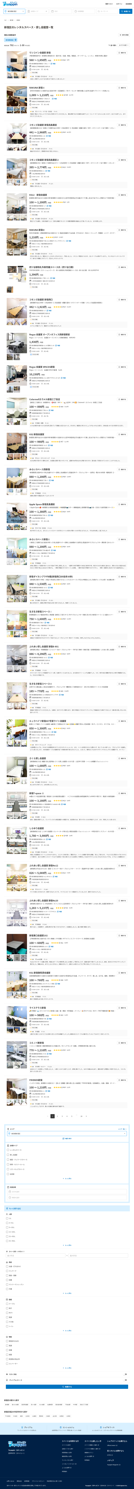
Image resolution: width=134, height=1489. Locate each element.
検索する (127, 11)
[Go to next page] (86, 1116)
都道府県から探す (67, 1456)
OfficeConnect (111, 1445)
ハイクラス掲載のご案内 (91, 1449)
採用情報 (26, 1481)
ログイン (119, 4)
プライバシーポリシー (38, 1481)
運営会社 (19, 1481)
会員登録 (129, 4)
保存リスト (109, 4)
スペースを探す (66, 1445)
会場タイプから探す (67, 1449)
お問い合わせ (10, 1481)
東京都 (11, 20)
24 (81, 1116)
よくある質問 (66, 1468)
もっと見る (68, 1178)
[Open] (23, 11)
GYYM (109, 1455)
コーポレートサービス (68, 1464)
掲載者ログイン (89, 1452)
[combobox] (13, 11)
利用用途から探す (67, 1452)
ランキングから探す (67, 1460)
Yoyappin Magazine (113, 1465)
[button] (66, 1149)
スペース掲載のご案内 (91, 1445)
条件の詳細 (125, 35)
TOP (5, 20)
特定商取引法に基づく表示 (54, 1481)
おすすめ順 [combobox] (122, 45)
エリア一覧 (121, 1129)
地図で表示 (68, 1138)
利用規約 (64, 1471)
